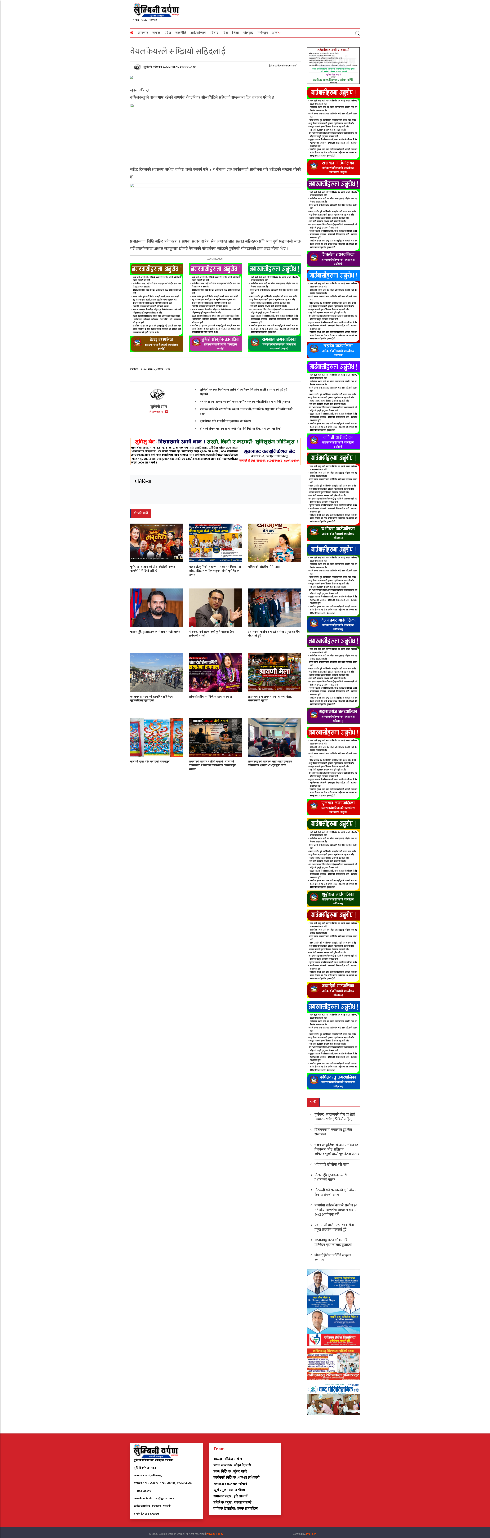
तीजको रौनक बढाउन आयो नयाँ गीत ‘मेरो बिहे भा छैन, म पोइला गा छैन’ (240, 428)
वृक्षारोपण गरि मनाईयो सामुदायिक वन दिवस (225, 421)
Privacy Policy (214, 1534)
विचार (214, 33)
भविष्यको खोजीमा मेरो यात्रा (264, 566)
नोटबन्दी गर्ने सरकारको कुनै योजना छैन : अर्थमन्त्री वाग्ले (212, 633)
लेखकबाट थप (157, 411)
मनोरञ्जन (262, 33)
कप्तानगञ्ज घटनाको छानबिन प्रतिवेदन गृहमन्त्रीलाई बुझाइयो (151, 698)
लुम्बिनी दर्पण (151, 67)
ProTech (311, 1534)
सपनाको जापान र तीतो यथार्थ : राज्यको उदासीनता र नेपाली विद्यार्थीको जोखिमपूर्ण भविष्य (212, 765)
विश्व (225, 33)
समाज (156, 33)
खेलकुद (248, 33)
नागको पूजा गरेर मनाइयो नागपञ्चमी (150, 761)
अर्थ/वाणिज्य (198, 33)
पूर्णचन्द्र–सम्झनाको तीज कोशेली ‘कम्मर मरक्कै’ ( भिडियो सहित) (152, 568)
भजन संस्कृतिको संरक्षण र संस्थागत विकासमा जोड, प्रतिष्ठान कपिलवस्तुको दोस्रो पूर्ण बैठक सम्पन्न (215, 570)
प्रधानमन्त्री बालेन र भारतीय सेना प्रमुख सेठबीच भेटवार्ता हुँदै (274, 633)
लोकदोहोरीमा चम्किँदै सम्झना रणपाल (210, 696)
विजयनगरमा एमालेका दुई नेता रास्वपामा (333, 1132)
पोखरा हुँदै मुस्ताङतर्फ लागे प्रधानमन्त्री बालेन (155, 631)
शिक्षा (235, 33)
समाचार (143, 33)
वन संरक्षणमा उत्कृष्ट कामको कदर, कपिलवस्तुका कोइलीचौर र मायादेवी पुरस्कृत (245, 401)
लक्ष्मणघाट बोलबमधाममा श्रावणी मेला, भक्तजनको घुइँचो (270, 698)
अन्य (275, 33)
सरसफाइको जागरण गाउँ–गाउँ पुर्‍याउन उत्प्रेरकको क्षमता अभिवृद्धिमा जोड (270, 763)
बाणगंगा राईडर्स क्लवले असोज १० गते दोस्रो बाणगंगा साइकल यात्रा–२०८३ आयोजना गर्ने (335, 1210)
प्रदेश (168, 33)
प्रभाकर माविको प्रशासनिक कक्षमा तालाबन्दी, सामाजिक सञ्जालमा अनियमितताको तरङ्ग (246, 411)
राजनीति (180, 33)
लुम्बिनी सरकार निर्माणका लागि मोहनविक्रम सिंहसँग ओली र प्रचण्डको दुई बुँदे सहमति (243, 392)
